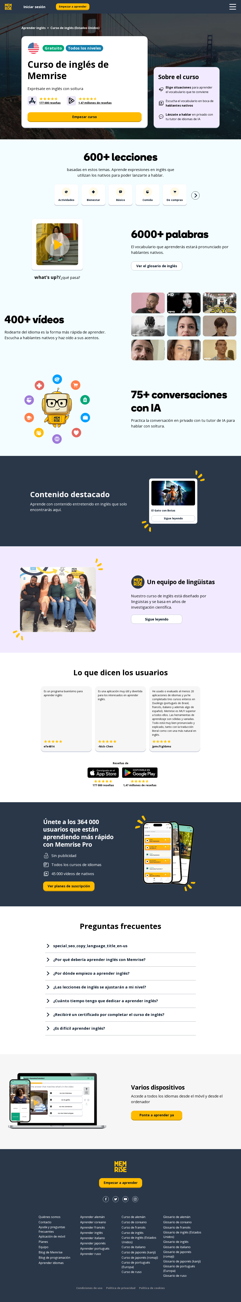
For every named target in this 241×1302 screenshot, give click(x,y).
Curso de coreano (134, 1222)
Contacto (45, 1222)
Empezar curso (84, 116)
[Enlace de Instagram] (135, 1199)
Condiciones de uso (89, 1288)
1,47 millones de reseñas (139, 785)
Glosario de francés (177, 1227)
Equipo (43, 1247)
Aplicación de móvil (52, 1236)
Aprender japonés (93, 1243)
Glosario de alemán (176, 1217)
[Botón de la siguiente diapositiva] (195, 195)
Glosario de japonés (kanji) (182, 1261)
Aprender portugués (94, 1248)
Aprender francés (92, 1227)
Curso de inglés (132, 1233)
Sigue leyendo (173, 518)
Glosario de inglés (175, 1242)
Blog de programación (54, 1257)
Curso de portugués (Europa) (136, 1264)
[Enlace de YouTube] (125, 1199)
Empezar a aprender (72, 6)
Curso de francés (134, 1227)
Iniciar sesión (34, 7)
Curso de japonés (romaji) (140, 1257)
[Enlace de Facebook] (106, 1199)
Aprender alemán (92, 1217)
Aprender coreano (93, 1222)
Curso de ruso (132, 1272)
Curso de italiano (134, 1247)
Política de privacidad (120, 1288)
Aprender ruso (90, 1254)
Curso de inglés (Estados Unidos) (139, 1240)
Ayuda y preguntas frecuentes (52, 1229)
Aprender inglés (33, 28)
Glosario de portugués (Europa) (179, 1268)
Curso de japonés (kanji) (139, 1252)
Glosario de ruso (175, 1276)
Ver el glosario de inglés (156, 266)
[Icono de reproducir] (57, 244)
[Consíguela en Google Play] (140, 772)
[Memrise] (8, 6)
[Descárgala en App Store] (103, 772)
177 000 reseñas (103, 785)
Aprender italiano (92, 1238)
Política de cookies (152, 1288)
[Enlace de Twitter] (116, 1199)
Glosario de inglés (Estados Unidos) (182, 1234)
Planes (43, 1242)
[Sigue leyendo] (232, 6)
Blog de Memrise (51, 1252)
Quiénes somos (49, 1217)
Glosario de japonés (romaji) (177, 1254)
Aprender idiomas (51, 1263)
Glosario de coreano (177, 1222)
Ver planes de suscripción (69, 886)
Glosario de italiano (177, 1247)
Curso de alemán (133, 1217)
